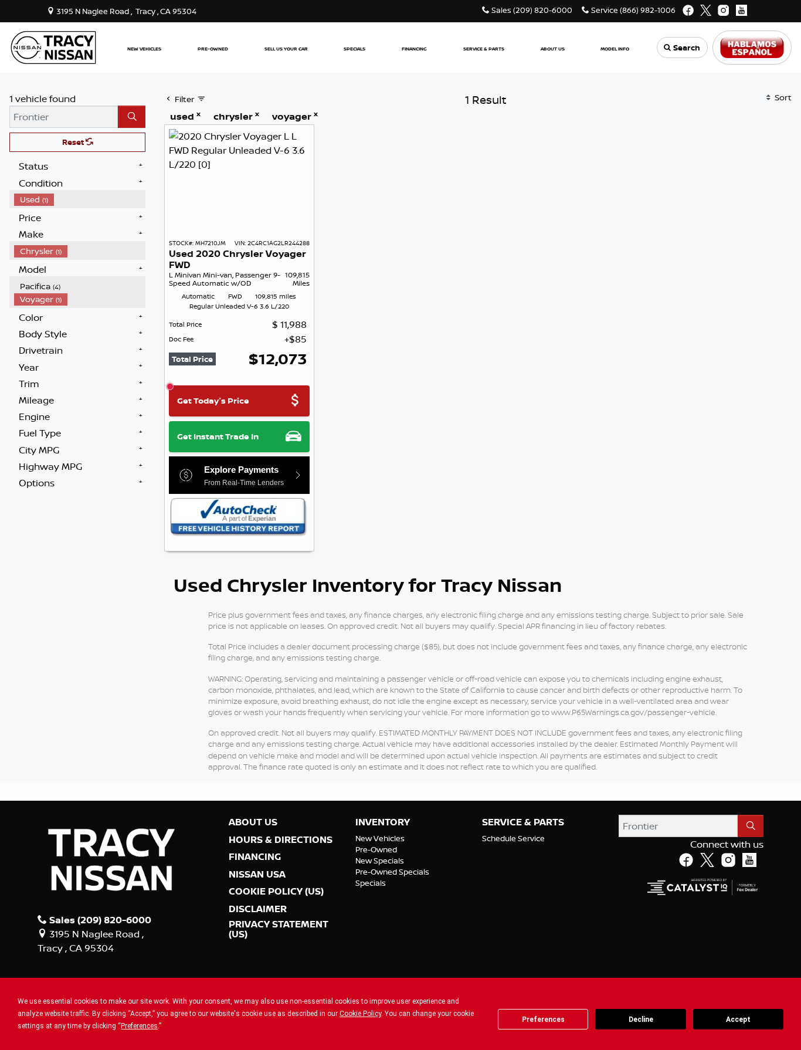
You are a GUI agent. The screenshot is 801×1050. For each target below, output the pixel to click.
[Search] (131, 117)
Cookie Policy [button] (360, 1014)
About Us (253, 822)
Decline (641, 1019)
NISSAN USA (257, 874)
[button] (144, 48)
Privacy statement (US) (278, 929)
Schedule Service (513, 838)
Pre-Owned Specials (392, 871)
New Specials (379, 860)
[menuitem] (79, 199)
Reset (74, 142)
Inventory (382, 822)
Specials (370, 883)
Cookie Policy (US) (276, 891)
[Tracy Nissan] (53, 46)
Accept (738, 1019)
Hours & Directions (280, 840)
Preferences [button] (139, 1026)
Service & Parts (523, 822)
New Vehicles (380, 838)
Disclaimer (258, 909)
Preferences (543, 1019)
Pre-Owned (376, 849)
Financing (255, 857)
